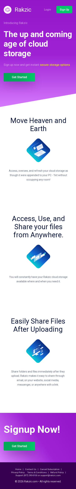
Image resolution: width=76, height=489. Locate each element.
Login (47, 9)
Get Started (19, 77)
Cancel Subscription (50, 469)
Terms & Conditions (37, 472)
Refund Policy (57, 472)
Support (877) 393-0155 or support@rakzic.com (38, 475)
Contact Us (30, 469)
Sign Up (64, 9)
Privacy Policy (18, 472)
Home (18, 469)
